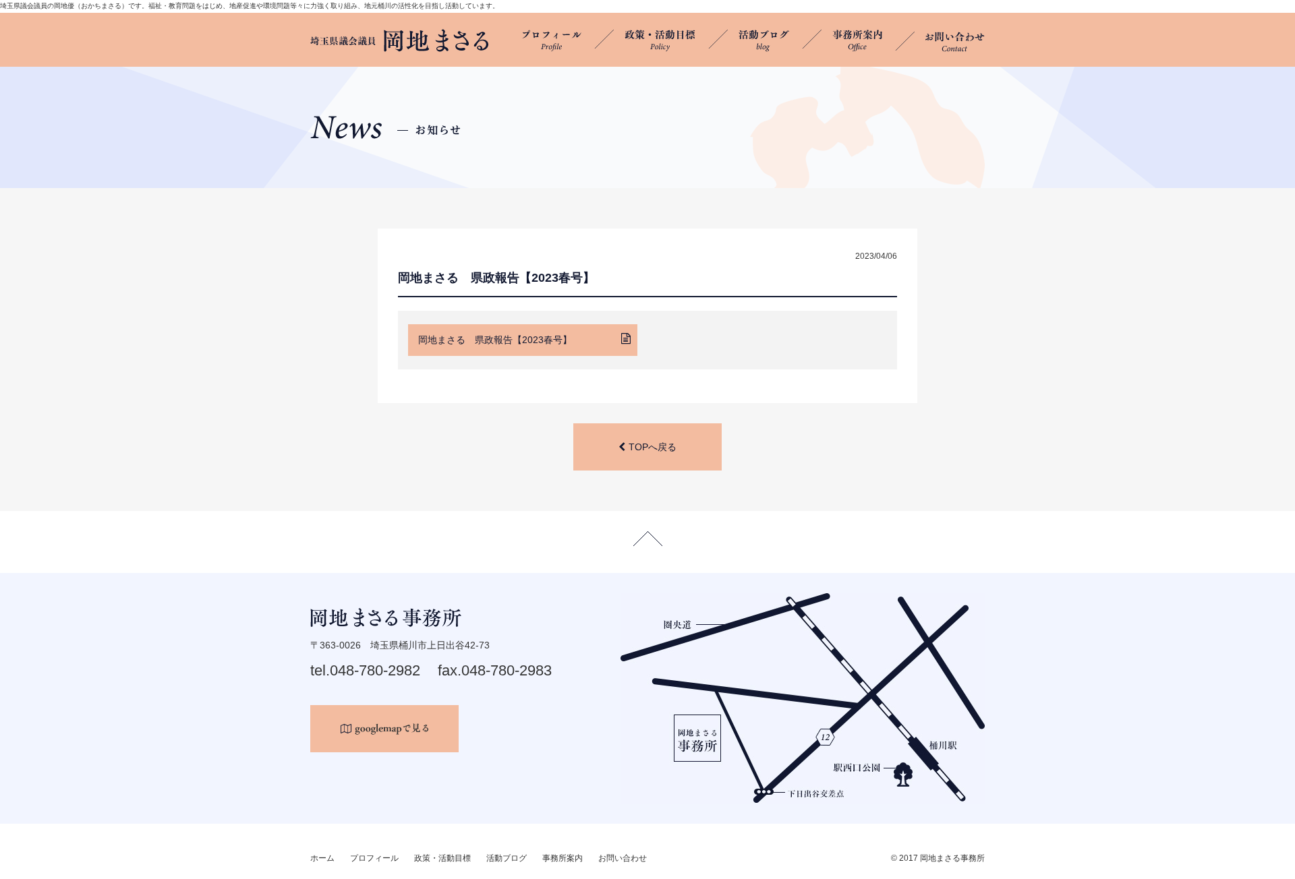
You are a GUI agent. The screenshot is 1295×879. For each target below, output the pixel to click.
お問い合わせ (622, 858)
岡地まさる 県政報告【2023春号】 (495, 339)
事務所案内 (562, 858)
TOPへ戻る (653, 447)
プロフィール (374, 858)
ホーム (322, 858)
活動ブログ (506, 858)
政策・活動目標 (442, 858)
